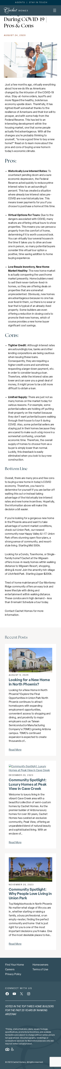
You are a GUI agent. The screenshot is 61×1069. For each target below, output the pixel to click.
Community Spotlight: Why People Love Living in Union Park (30, 894)
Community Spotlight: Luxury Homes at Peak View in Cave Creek (28, 784)
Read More (15, 750)
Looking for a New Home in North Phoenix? (29, 682)
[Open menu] (54, 10)
